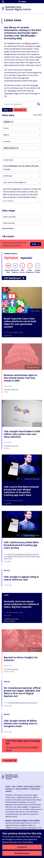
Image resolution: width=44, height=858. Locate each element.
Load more (8, 760)
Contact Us (9, 789)
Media (19, 786)
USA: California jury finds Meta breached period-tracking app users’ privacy (21, 545)
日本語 (12, 671)
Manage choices (22, 853)
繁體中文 (12, 621)
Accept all (22, 847)
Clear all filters (8, 228)
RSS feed (18, 110)
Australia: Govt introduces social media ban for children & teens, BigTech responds (21, 604)
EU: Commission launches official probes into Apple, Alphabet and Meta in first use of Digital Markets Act (22, 692)
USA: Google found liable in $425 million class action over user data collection (22, 434)
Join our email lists (22, 789)
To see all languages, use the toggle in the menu (21, 166)
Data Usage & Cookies (31, 786)
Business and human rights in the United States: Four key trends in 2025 (20, 378)
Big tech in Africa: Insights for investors (21, 659)
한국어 (6, 392)
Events (7, 786)
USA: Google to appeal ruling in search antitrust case (21, 578)
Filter (6, 110)
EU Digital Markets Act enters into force (22, 703)
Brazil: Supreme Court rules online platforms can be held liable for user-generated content (20, 322)
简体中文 (6, 621)
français (6, 448)
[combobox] (22, 160)
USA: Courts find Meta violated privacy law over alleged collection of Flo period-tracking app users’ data (21, 490)
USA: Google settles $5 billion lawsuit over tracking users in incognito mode (20, 723)
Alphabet (26, 258)
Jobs (13, 786)
